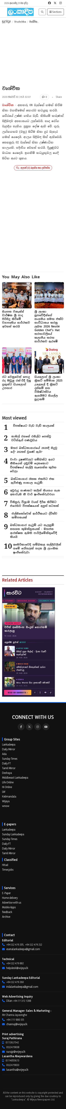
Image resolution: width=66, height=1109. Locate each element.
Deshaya (7, 773)
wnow (5, 806)
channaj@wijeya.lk (16, 1024)
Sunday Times (9, 758)
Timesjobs (8, 869)
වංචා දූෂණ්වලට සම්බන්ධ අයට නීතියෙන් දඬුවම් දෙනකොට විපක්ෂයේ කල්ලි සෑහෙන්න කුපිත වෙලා (33, 465)
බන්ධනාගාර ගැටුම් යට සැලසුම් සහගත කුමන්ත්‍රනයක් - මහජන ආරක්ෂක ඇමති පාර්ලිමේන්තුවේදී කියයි (33, 531)
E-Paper (6, 893)
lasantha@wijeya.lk (17, 1069)
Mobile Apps (9, 907)
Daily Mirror (8, 749)
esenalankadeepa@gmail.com (23, 949)
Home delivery (10, 898)
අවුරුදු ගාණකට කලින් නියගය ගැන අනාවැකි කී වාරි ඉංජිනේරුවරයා (35, 492)
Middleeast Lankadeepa (15, 777)
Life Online (8, 782)
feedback (7, 912)
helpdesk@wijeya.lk (17, 968)
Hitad (5, 865)
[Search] (42, 12)
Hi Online (7, 787)
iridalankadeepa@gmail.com (22, 986)
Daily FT (6, 763)
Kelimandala (9, 796)
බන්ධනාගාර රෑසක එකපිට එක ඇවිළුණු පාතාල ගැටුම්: (32, 481)
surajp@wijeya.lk (15, 1051)
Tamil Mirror (8, 768)
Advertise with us (11, 902)
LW (3, 791)
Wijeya (6, 801)
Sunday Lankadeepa (13, 834)
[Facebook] (21, 726)
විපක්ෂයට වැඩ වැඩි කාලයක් (33, 425)
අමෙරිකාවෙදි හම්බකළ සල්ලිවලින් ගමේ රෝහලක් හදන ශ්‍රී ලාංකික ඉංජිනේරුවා (37, 548)
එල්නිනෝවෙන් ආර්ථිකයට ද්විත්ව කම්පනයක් (34, 515)
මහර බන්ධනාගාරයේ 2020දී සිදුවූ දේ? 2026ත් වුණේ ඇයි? (34, 450)
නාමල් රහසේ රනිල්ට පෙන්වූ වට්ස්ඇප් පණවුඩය (31, 438)
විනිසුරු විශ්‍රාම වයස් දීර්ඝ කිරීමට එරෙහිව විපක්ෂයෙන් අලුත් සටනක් (34, 504)
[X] (29, 726)
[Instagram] (37, 726)
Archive (6, 916)
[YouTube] (46, 726)
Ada (4, 754)
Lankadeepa (8, 744)
